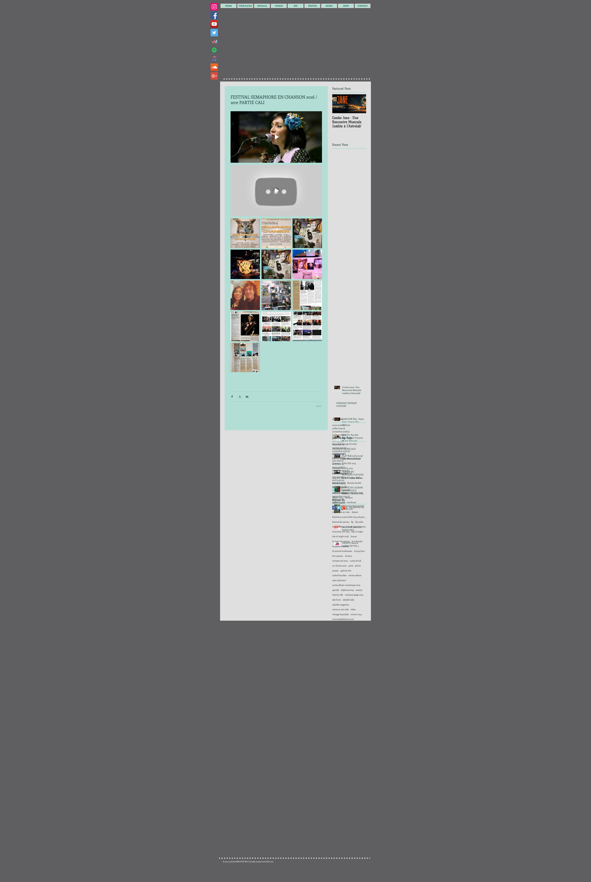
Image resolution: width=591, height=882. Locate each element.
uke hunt (336, 621)
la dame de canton (341, 562)
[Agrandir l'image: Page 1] (245, 326)
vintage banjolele (340, 636)
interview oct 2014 (341, 553)
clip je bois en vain (341, 533)
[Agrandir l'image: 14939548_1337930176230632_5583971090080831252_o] (276, 295)
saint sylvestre (339, 601)
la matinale (357, 562)
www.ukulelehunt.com (343, 640)
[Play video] (276, 137)
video (353, 631)
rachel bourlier (339, 597)
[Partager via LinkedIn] (247, 396)
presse (335, 592)
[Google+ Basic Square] (343, 529)
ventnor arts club (340, 631)
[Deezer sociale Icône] (214, 41)
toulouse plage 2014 (354, 616)
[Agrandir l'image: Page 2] (307, 326)
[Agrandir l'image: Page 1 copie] (276, 326)
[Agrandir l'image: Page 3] (307, 295)
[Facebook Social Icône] (214, 15)
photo (358, 587)
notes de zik (355, 582)
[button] (245, 6)
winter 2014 (356, 636)
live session (337, 577)
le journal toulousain (342, 572)
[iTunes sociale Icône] (214, 58)
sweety (359, 611)
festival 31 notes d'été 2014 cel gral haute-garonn (349, 538)
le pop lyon (359, 572)
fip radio (359, 543)
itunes (354, 558)
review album (355, 597)
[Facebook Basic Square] (334, 529)
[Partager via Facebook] (232, 396)
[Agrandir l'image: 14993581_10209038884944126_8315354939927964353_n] (307, 264)
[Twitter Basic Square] (338, 529)
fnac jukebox (338, 548)
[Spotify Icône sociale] (214, 50)
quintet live (345, 592)
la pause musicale (340, 567)
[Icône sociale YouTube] (214, 24)
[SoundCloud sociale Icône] (214, 67)
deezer (355, 533)
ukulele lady (348, 621)
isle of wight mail (340, 558)
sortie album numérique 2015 (346, 606)
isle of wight (357, 553)
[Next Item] (361, 103)
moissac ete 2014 (340, 582)
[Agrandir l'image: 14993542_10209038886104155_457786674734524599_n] (245, 295)
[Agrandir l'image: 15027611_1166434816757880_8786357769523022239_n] (245, 264)
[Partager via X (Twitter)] (239, 396)
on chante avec (339, 587)
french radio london (356, 548)
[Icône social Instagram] (214, 6)
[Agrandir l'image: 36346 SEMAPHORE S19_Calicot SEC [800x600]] (276, 233)
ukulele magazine (340, 626)
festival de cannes (340, 543)
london (348, 577)
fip (352, 543)
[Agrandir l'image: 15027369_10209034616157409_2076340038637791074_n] (307, 233)
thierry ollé (337, 616)
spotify (335, 611)
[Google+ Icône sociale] (214, 76)
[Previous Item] (337, 103)
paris (350, 587)
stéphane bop (347, 611)
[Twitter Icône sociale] (214, 32)
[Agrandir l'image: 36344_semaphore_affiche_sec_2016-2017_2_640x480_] (245, 233)
